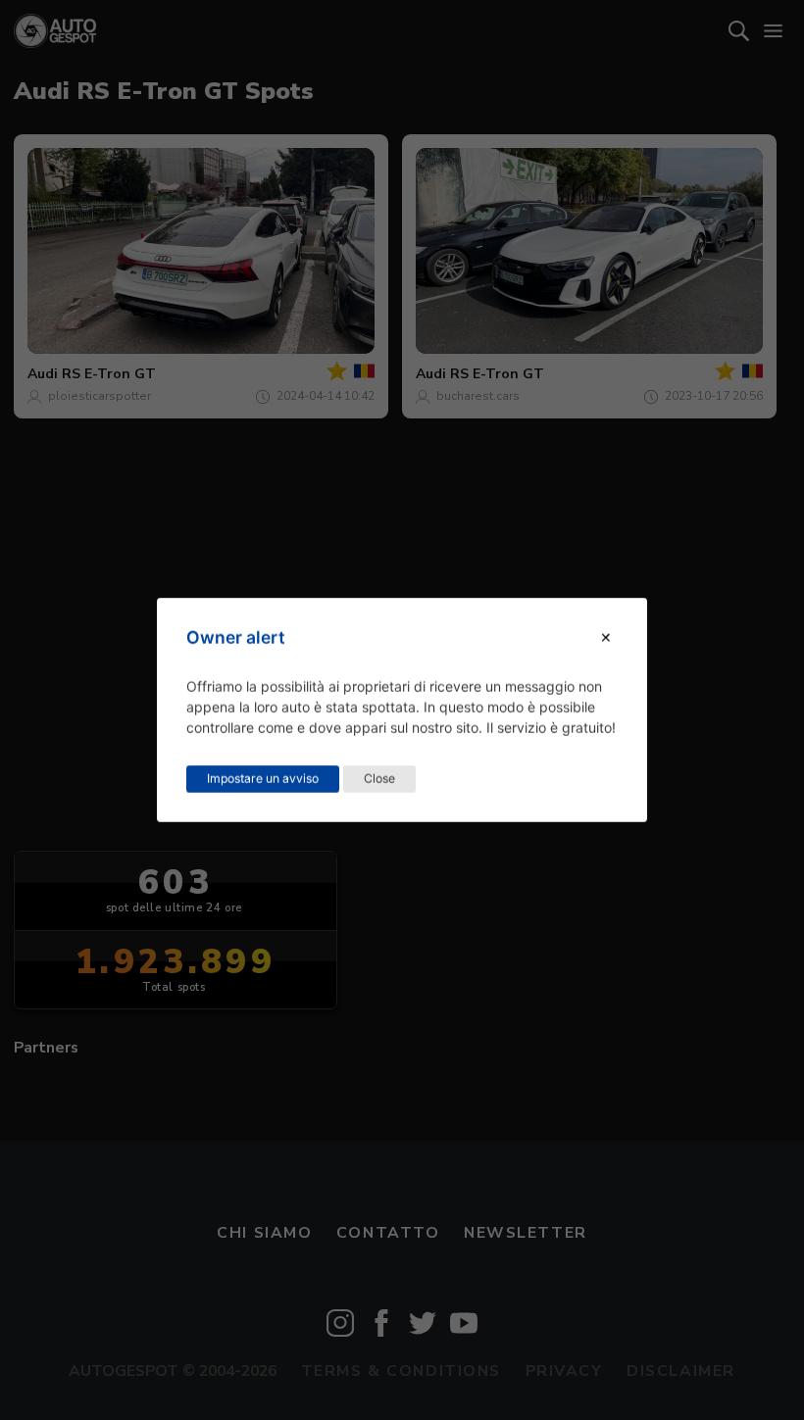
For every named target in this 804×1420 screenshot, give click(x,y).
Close (379, 778)
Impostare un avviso (263, 778)
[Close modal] (606, 637)
